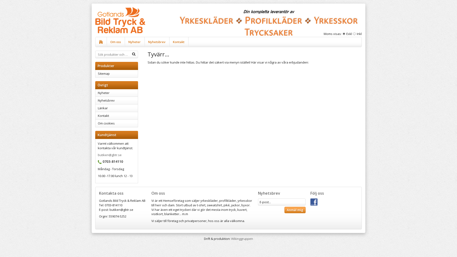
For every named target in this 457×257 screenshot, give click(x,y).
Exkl (349, 34)
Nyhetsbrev (156, 42)
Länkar (103, 108)
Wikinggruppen (242, 239)
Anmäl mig (295, 210)
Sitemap (104, 73)
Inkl (359, 34)
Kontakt (178, 42)
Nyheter (134, 42)
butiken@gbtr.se (110, 155)
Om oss (115, 42)
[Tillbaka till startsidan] (101, 42)
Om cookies (106, 123)
